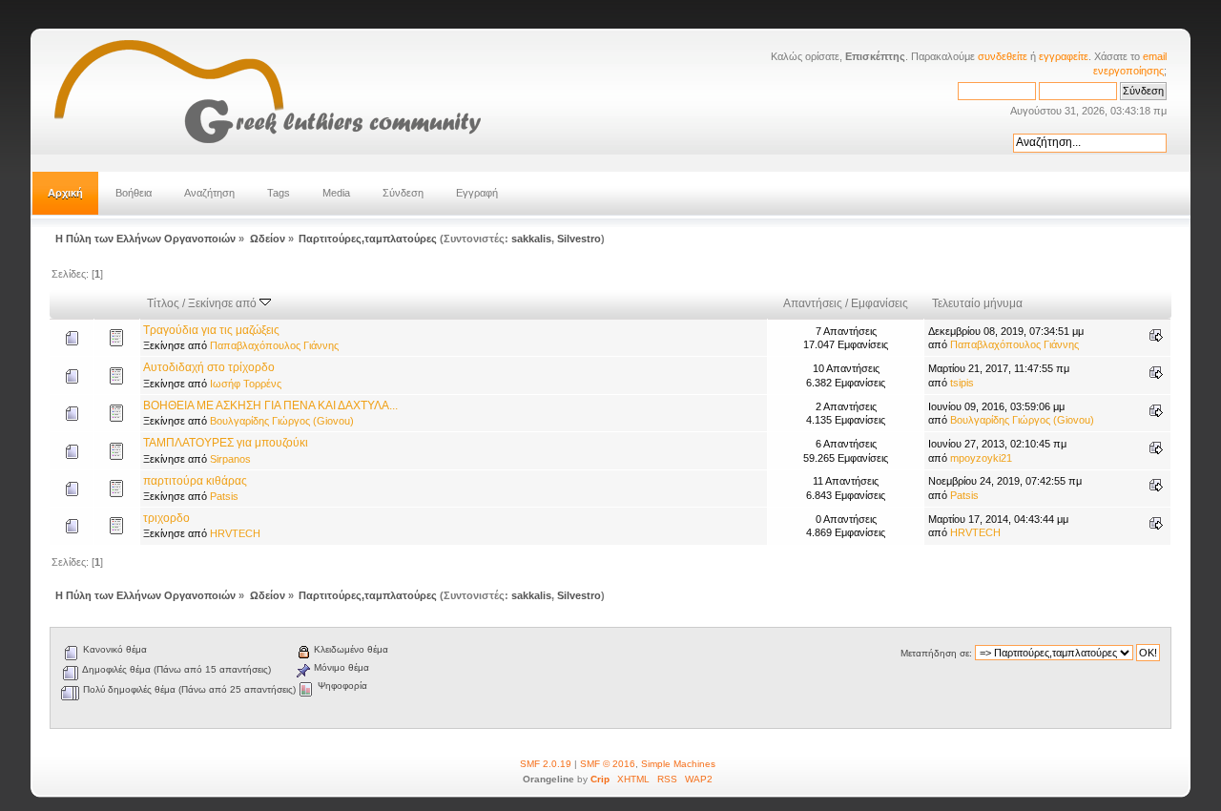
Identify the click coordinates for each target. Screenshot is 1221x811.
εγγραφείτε (1063, 56)
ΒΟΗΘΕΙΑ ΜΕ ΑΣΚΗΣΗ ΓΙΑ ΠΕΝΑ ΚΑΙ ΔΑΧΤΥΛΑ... (270, 405)
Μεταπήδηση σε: (936, 653)
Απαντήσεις (812, 303)
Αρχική (65, 192)
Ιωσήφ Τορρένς (245, 383)
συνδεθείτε (1002, 56)
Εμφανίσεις (879, 303)
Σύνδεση (403, 192)
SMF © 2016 (607, 764)
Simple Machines (678, 764)
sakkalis (531, 238)
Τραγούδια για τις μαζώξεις (211, 330)
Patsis (224, 496)
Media (336, 192)
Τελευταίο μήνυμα (977, 303)
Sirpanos (230, 459)
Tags (278, 192)
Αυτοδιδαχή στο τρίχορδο (209, 367)
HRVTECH (235, 533)
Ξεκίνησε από (223, 303)
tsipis (962, 382)
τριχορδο (166, 518)
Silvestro (579, 238)
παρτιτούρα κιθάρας (195, 481)
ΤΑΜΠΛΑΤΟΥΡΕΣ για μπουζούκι (225, 442)
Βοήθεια (133, 192)
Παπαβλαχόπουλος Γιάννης (274, 345)
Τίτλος (163, 303)
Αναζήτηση (209, 192)
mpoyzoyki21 (981, 458)
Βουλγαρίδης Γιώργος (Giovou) (282, 420)
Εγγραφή (477, 192)
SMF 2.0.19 (545, 764)
